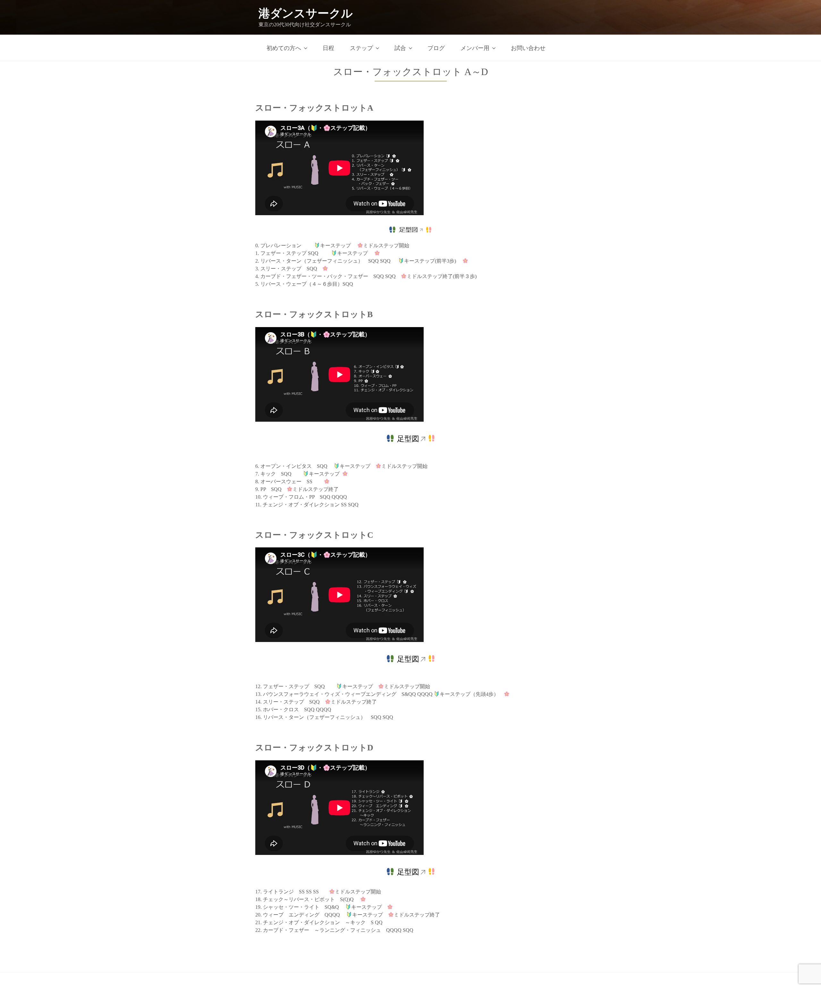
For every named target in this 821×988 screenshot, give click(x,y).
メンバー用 (475, 48)
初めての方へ (284, 48)
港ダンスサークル (305, 13)
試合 (400, 48)
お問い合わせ (528, 48)
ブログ (436, 48)
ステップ (361, 48)
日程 (328, 48)
